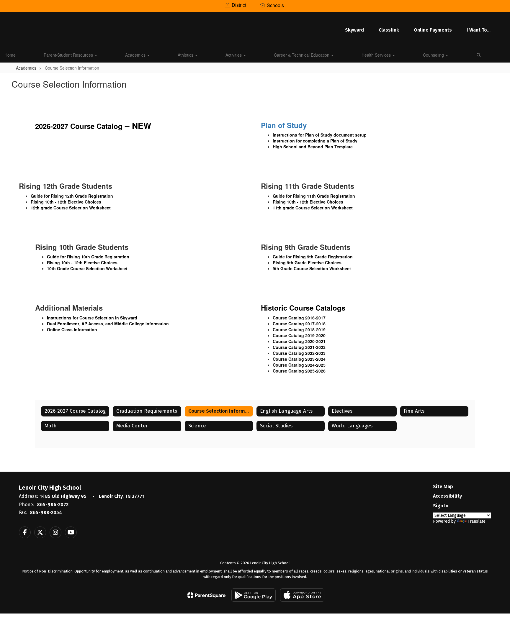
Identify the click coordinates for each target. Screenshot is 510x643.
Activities (234, 55)
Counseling (434, 55)
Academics (136, 55)
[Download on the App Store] (302, 595)
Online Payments (433, 30)
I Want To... (479, 30)
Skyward (354, 30)
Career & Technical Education (302, 55)
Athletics (186, 55)
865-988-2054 (46, 512)
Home (10, 55)
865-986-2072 (52, 504)
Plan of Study (284, 125)
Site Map (443, 486)
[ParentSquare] (206, 595)
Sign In (440, 506)
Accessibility (447, 496)
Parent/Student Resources (69, 55)
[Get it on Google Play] (253, 595)
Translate (477, 521)
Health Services (377, 55)
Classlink (389, 30)
